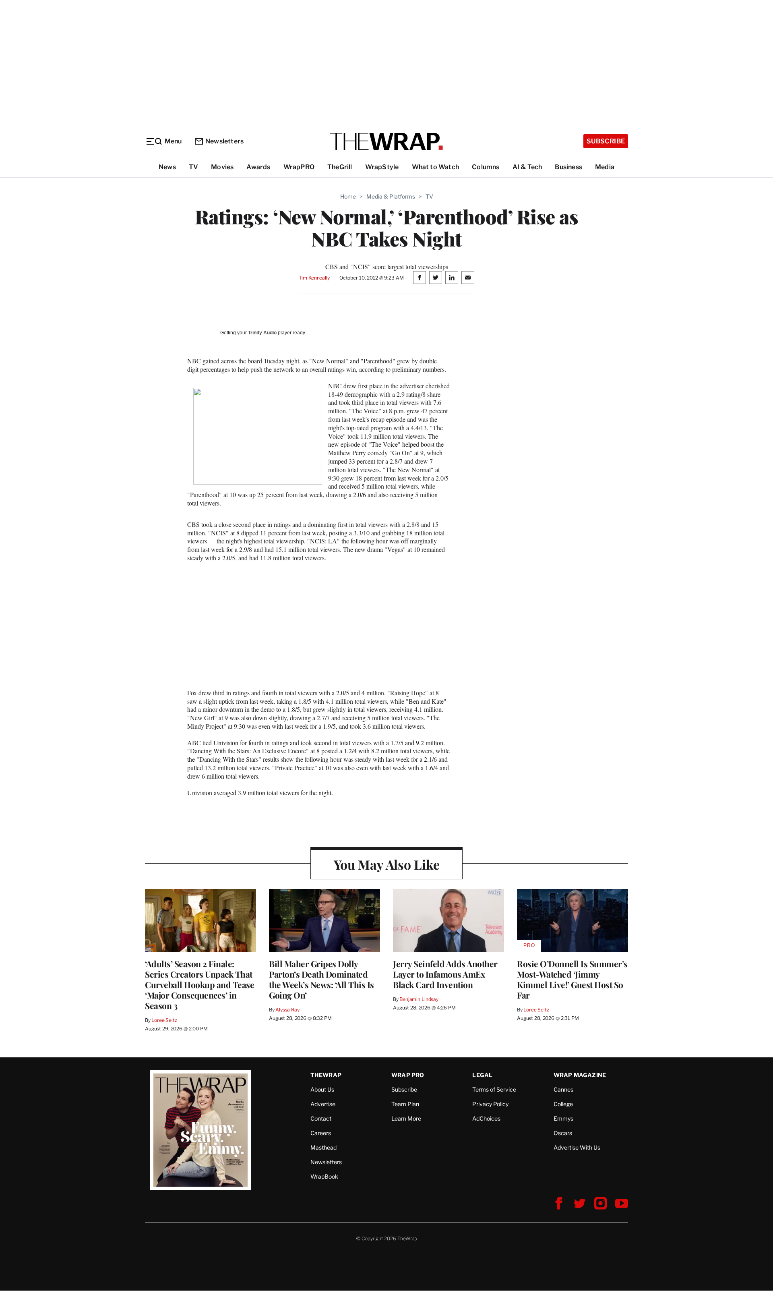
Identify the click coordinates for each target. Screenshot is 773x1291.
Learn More (406, 1118)
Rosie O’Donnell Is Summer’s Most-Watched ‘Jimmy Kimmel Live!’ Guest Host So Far (572, 979)
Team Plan (405, 1103)
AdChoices (486, 1118)
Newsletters (224, 141)
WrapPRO (298, 167)
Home (348, 196)
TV (193, 167)
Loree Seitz (164, 1020)
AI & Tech (527, 167)
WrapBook (324, 1176)
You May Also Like (387, 864)
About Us (322, 1089)
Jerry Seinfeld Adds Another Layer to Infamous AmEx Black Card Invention (445, 974)
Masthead (323, 1147)
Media (604, 167)
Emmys (563, 1118)
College (563, 1103)
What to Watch (435, 167)
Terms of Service (494, 1089)
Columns (485, 167)
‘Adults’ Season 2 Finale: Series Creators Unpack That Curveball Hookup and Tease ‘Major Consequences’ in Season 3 (199, 984)
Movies (222, 167)
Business (568, 167)
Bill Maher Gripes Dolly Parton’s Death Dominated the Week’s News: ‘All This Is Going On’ (321, 979)
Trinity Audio (262, 333)
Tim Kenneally (314, 278)
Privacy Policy (490, 1103)
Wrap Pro (407, 1074)
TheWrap (325, 1074)
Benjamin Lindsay (418, 999)
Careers (320, 1132)
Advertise (322, 1103)
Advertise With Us (577, 1147)
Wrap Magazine (580, 1074)
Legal (482, 1074)
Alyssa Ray (287, 1010)
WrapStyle (382, 167)
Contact (320, 1118)
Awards (258, 167)
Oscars (563, 1132)
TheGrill (339, 167)
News (167, 167)
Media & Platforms (390, 196)
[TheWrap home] (386, 141)
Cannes (563, 1089)
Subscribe (606, 141)
